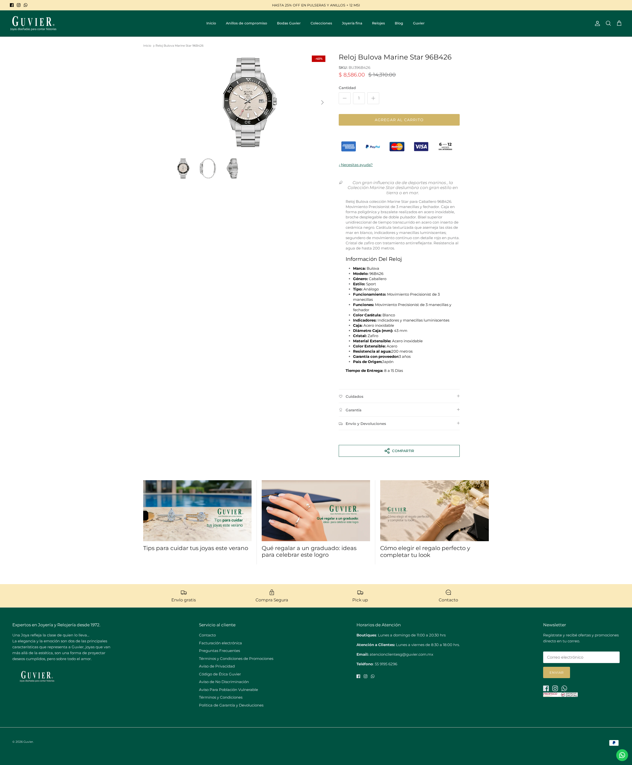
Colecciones (321, 23)
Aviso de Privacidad (217, 666)
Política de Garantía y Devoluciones (231, 705)
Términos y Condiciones (220, 697)
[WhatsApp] (25, 5)
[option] (250, 102)
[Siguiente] (322, 102)
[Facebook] (12, 5)
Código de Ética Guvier (220, 674)
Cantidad (347, 87)
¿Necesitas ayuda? (356, 164)
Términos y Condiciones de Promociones (236, 658)
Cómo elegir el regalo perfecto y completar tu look (425, 551)
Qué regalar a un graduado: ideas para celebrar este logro (309, 551)
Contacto (207, 635)
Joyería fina (352, 23)
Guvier (419, 23)
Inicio (211, 23)
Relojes (378, 23)
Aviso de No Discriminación (224, 681)
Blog (399, 23)
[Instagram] (18, 5)
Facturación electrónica (220, 643)
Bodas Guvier (289, 23)
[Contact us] (622, 755)
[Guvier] (33, 23)
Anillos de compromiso (246, 23)
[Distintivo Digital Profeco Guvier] (560, 695)
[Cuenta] (596, 23)
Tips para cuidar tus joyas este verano (195, 548)
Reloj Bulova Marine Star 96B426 (179, 46)
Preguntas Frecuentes (219, 650)
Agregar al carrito (399, 119)
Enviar (557, 672)
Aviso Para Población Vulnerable (228, 689)
